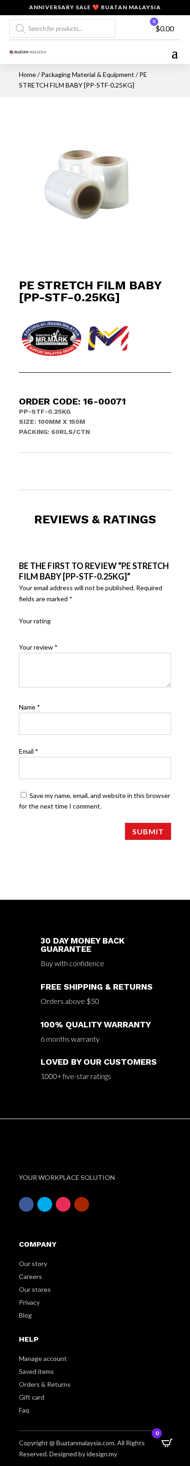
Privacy (29, 1302)
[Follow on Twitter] (44, 1204)
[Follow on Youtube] (81, 1204)
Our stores (35, 1289)
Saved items (36, 1371)
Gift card (31, 1397)
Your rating (35, 621)
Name (29, 707)
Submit (148, 831)
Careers (30, 1276)
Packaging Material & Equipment (87, 74)
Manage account (43, 1358)
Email (28, 751)
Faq (24, 1410)
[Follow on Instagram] (63, 1204)
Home (27, 74)
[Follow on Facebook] (26, 1204)
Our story (33, 1263)
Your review (38, 647)
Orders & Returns (45, 1384)
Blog (25, 1315)
